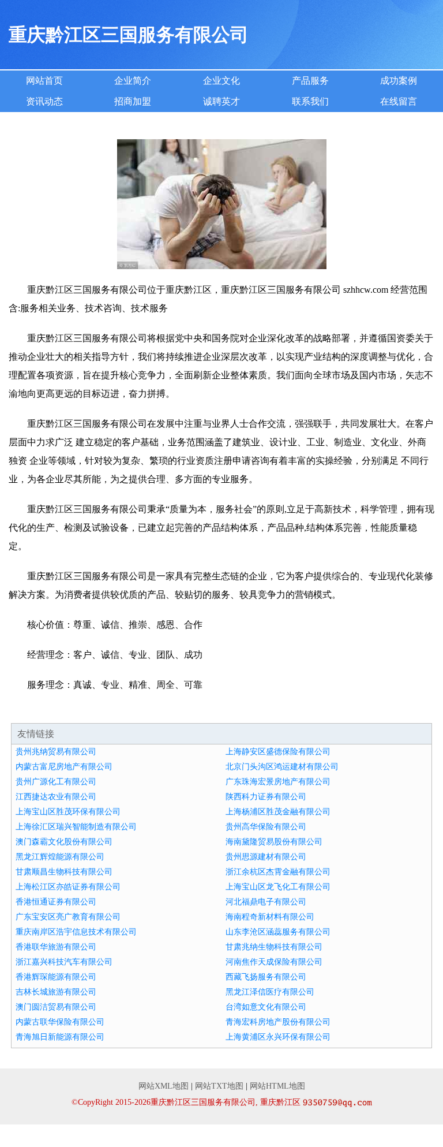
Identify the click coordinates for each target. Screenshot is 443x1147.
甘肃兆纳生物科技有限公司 (274, 947)
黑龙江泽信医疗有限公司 (270, 992)
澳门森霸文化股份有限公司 (64, 841)
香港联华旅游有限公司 (56, 947)
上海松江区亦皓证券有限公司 (68, 886)
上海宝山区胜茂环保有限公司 (68, 811)
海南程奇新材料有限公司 (270, 917)
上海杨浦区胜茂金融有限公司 (278, 811)
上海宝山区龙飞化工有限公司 (278, 886)
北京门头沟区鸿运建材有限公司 (282, 766)
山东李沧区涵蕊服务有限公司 (278, 932)
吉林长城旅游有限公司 (56, 992)
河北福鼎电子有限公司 (266, 902)
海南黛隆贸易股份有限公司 (274, 841)
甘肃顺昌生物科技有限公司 (64, 871)
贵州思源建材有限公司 (266, 856)
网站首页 (44, 80)
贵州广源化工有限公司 (56, 781)
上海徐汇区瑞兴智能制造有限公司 (76, 826)
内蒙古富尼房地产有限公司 (64, 766)
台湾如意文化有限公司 (266, 1007)
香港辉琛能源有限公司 (56, 977)
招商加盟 (132, 101)
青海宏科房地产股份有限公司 (278, 1022)
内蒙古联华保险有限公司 (60, 1022)
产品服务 (310, 80)
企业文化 (221, 80)
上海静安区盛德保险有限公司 (278, 751)
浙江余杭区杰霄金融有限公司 (278, 871)
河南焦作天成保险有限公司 (274, 962)
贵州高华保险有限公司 (266, 826)
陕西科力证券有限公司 (266, 796)
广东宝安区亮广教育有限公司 (68, 917)
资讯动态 (44, 101)
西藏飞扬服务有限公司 (266, 977)
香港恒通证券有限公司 (56, 902)
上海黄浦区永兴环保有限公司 (278, 1037)
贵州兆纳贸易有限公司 (56, 751)
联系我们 (310, 101)
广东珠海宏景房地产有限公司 (278, 781)
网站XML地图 (163, 1086)
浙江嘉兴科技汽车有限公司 (64, 962)
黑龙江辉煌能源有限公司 (60, 856)
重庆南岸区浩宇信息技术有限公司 (76, 932)
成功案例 (398, 80)
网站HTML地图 (277, 1086)
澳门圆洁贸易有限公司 (56, 1007)
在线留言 (398, 101)
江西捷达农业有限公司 (56, 796)
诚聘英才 (221, 101)
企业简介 (132, 80)
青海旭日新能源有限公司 (60, 1037)
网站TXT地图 (219, 1086)
